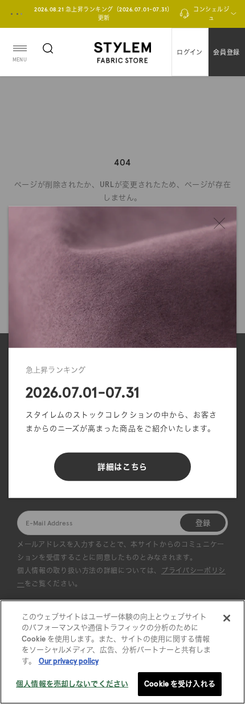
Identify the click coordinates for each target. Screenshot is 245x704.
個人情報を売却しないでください (72, 684)
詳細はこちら (122, 466)
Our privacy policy (69, 661)
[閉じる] (219, 223)
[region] (122, 652)
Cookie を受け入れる (179, 684)
